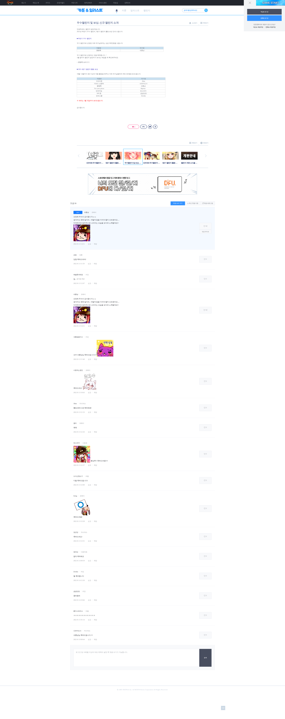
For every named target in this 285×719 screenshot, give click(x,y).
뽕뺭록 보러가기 (84, 62)
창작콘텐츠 (88, 3)
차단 (95, 244)
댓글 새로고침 (208, 203)
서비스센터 (103, 3)
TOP (223, 708)
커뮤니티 (74, 3)
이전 (78, 155)
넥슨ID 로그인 (264, 12)
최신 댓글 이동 (193, 203)
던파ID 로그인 (264, 18)
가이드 (48, 3)
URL (143, 127)
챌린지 (147, 10)
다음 (206, 155)
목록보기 (204, 23)
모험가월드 (61, 3)
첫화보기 (204, 143)
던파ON (127, 3)
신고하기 (193, 23)
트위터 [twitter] (150, 127)
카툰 (124, 10)
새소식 (23, 3)
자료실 (115, 3)
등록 (205, 658)
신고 (89, 244)
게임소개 (36, 3)
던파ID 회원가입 (271, 27)
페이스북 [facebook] (155, 127)
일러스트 (134, 10)
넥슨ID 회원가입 (258, 27)
